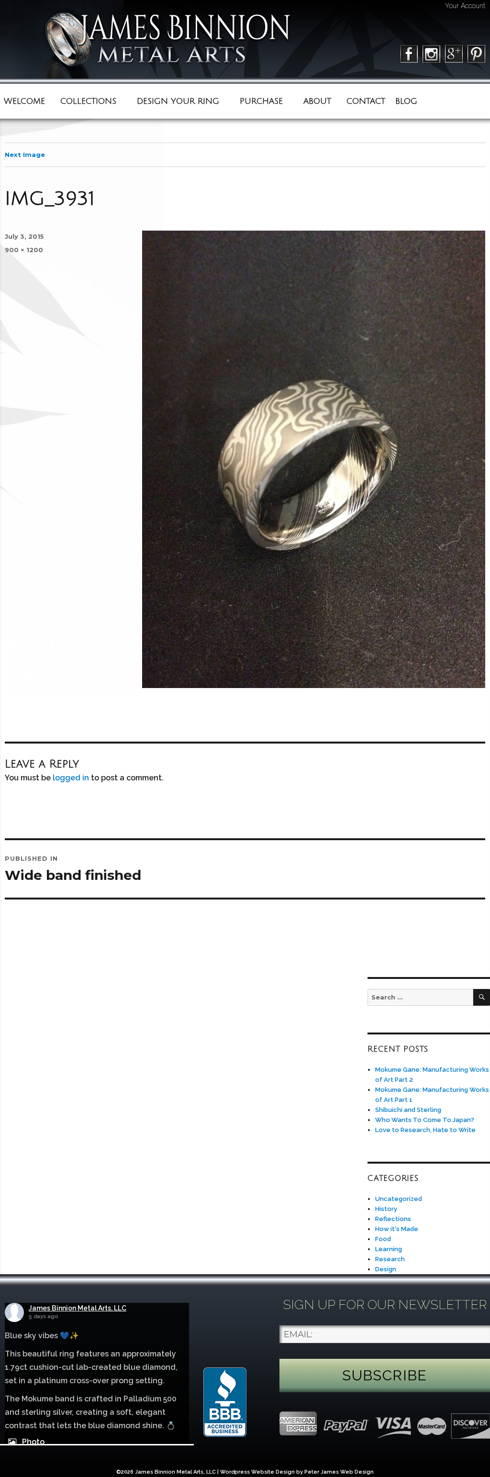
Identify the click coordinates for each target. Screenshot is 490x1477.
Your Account (465, 6)
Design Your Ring (178, 101)
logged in (71, 777)
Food (383, 1239)
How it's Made (396, 1229)
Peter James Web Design (339, 1472)
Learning (388, 1249)
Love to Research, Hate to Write (425, 1129)
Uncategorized (398, 1198)
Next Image (25, 154)
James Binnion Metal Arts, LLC (77, 1308)
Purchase (261, 101)
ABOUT (317, 101)
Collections (88, 101)
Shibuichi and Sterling (408, 1109)
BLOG (406, 101)
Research (390, 1259)
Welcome (24, 101)
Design (385, 1269)
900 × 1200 (24, 250)
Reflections (393, 1218)
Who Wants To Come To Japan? (424, 1119)
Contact (365, 101)
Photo (33, 1441)
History (386, 1208)
